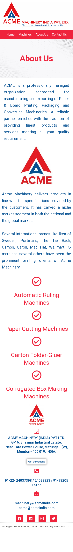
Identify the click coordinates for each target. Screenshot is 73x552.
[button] (37, 461)
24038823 (42, 480)
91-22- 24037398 (18, 480)
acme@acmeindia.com (37, 508)
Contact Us (59, 34)
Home (10, 34)
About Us (42, 34)
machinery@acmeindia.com (36, 503)
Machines (25, 34)
